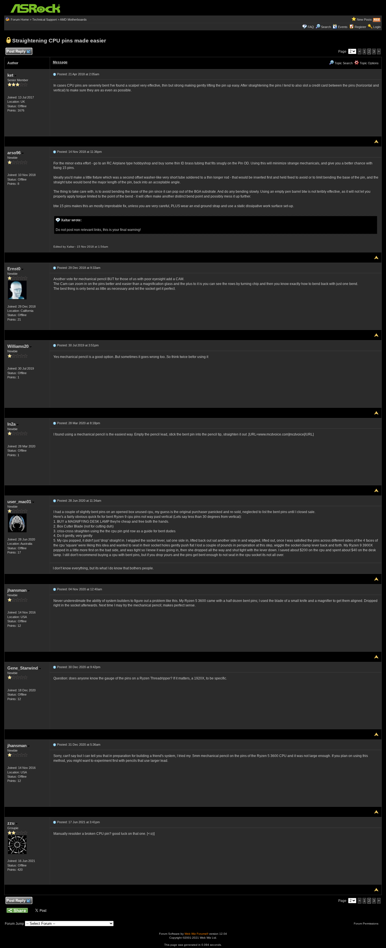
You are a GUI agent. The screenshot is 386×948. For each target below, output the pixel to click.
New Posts (364, 19)
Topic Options (369, 63)
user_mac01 (19, 501)
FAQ (311, 27)
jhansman (17, 590)
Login (377, 27)
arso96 (14, 152)
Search (326, 27)
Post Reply (16, 51)
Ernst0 (14, 268)
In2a (12, 424)
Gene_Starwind (23, 668)
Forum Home (20, 19)
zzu (11, 823)
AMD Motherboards (73, 19)
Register (360, 27)
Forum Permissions (366, 923)
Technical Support (44, 19)
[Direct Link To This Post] (54, 74)
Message (60, 62)
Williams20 (18, 346)
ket (10, 75)
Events (343, 27)
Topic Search (343, 63)
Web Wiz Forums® (196, 933)
